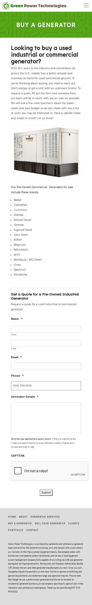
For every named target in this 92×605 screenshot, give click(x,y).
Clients (73, 523)
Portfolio (16, 530)
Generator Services (45, 517)
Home (12, 517)
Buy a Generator (20, 523)
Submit (46, 492)
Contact (32, 530)
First (13, 334)
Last (13, 348)
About (23, 517)
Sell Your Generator (50, 523)
